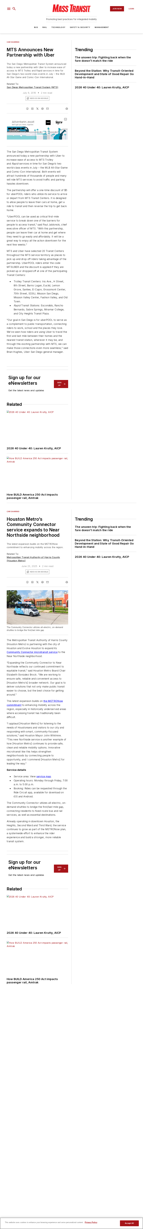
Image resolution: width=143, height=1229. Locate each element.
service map (43, 776)
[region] (71, 1223)
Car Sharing (13, 42)
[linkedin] (32, 108)
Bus (36, 27)
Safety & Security (80, 27)
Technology (58, 27)
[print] (66, 108)
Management (102, 27)
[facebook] (27, 108)
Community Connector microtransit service (32, 652)
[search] (14, 9)
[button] (9, 9)
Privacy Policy (91, 1222)
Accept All (129, 1223)
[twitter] (37, 108)
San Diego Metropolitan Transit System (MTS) (32, 87)
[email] (47, 108)
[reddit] (42, 108)
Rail (44, 27)
